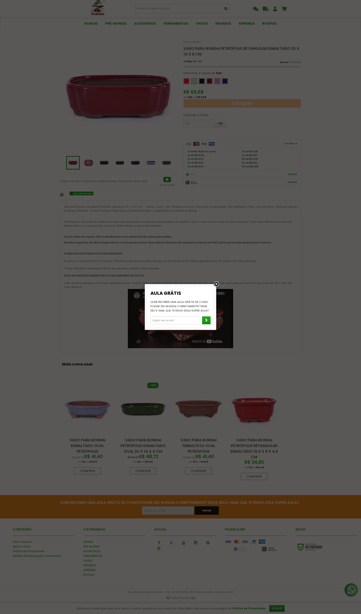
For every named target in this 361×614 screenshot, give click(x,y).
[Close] (216, 284)
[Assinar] (206, 320)
